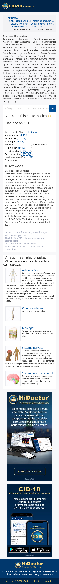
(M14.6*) (32, 132)
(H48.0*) (25, 135)
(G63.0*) (26, 154)
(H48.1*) (26, 151)
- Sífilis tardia (28, 26)
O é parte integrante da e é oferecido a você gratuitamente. (29, 573)
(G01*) (20, 141)
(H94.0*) (23, 148)
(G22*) (32, 157)
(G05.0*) (21, 138)
